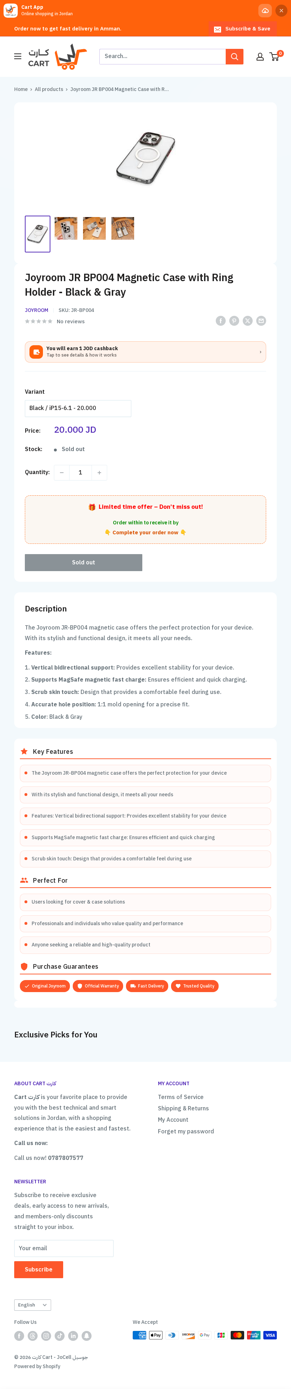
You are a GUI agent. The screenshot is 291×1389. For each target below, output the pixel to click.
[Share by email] (261, 320)
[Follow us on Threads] (33, 1336)
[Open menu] (17, 56)
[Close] (281, 11)
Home (21, 89)
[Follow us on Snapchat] (87, 1336)
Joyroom (36, 310)
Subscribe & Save (247, 29)
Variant (35, 392)
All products (49, 89)
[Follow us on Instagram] (46, 1336)
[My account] (260, 57)
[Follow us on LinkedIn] (73, 1336)
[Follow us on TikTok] (60, 1336)
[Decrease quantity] (61, 472)
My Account (173, 1120)
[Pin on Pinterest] (234, 320)
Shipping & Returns (183, 1108)
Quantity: (37, 472)
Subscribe (39, 1269)
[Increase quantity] (99, 472)
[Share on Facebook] (221, 320)
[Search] (234, 56)
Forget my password (186, 1131)
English (26, 1305)
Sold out (83, 562)
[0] (274, 56)
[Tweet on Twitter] (248, 320)
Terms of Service (181, 1097)
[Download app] (265, 10)
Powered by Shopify (37, 1366)
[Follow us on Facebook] (19, 1336)
